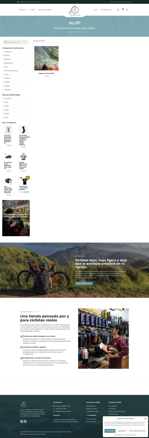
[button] (145, 418)
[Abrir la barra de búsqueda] (118, 10)
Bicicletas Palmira (44, 9)
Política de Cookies (118, 434)
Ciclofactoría (34, 432)
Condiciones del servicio (130, 434)
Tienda (32, 9)
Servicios (22, 9)
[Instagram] (21, 421)
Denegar (122, 431)
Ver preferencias (137, 431)
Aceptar (110, 431)
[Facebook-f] (25, 421)
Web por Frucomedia (64, 432)
